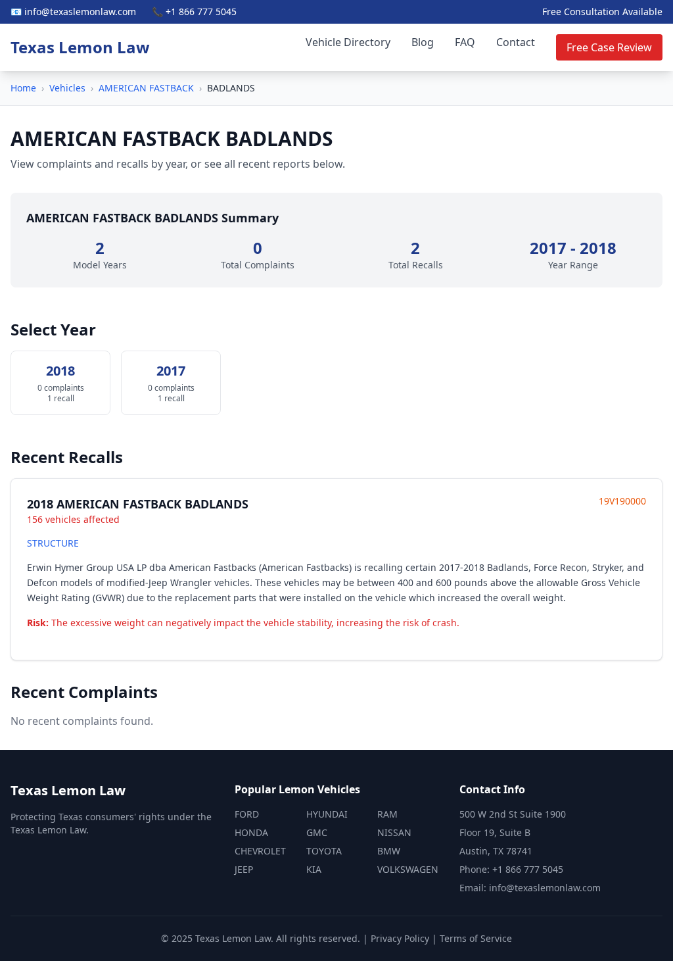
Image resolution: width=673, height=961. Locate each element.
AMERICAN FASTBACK (146, 88)
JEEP (244, 869)
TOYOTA (324, 851)
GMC (316, 832)
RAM (387, 814)
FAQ (465, 42)
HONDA (251, 832)
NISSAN (394, 832)
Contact (515, 42)
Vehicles (67, 88)
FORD (247, 814)
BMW (388, 851)
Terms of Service (476, 938)
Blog (422, 42)
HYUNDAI (327, 814)
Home (23, 88)
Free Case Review (609, 47)
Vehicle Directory (348, 42)
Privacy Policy (400, 938)
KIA (313, 869)
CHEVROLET (260, 851)
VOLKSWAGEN (407, 869)
